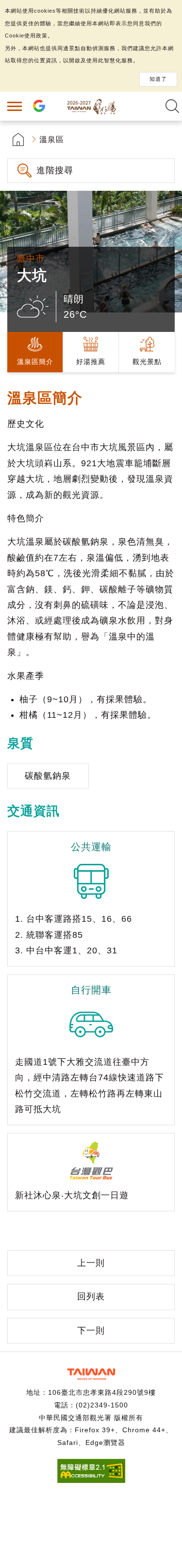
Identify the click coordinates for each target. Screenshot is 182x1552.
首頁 (18, 139)
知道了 (158, 79)
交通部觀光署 (91, 1374)
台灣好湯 (91, 106)
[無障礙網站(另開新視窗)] (91, 1480)
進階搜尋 (54, 170)
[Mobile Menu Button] (14, 106)
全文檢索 (172, 106)
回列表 (91, 1296)
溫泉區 (51, 139)
